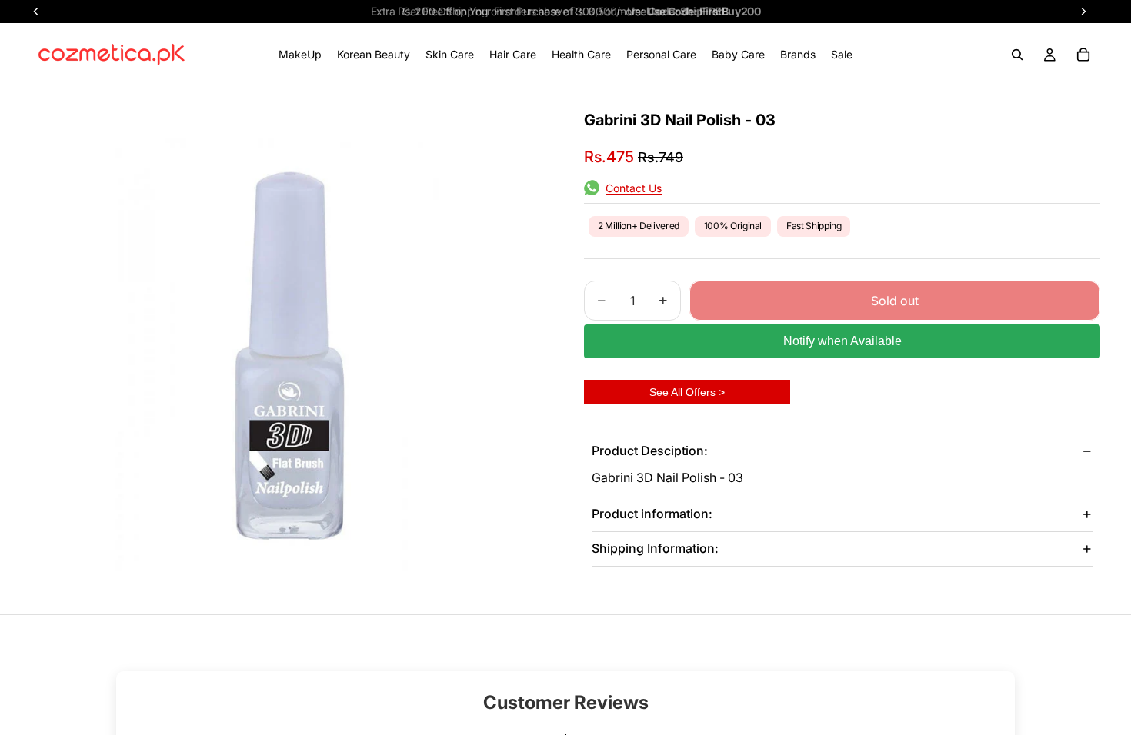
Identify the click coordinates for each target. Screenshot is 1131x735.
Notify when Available (842, 341)
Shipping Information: (655, 548)
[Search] (1017, 55)
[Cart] (1083, 55)
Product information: (652, 513)
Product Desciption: (650, 450)
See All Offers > (687, 392)
